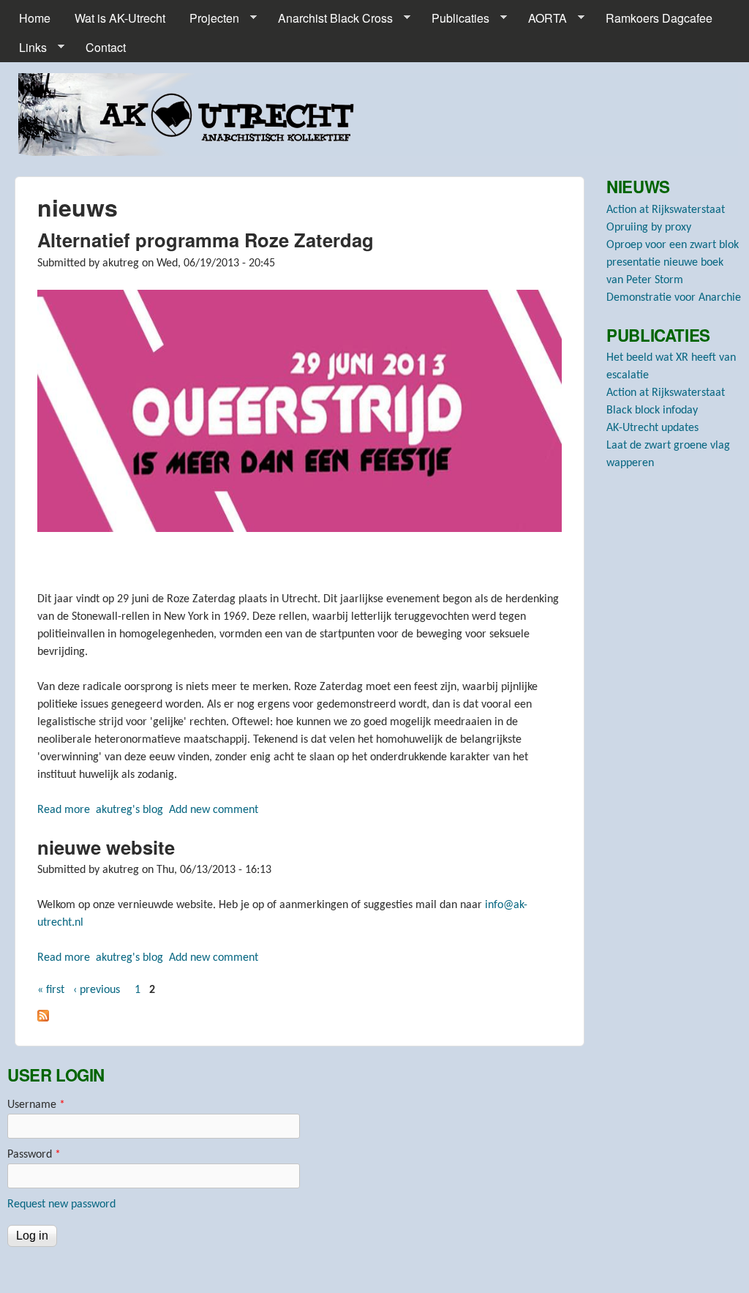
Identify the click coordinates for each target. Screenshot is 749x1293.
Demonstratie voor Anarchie (673, 298)
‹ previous (96, 990)
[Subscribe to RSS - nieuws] (43, 1018)
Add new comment (213, 810)
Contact (106, 47)
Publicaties (454, 18)
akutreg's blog (129, 810)
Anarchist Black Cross (329, 18)
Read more (63, 810)
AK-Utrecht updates (652, 428)
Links (27, 47)
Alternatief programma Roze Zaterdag (205, 239)
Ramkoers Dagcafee (659, 18)
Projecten (208, 18)
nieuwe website (106, 847)
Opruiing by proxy (648, 227)
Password (34, 1155)
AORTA (541, 18)
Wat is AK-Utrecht (120, 18)
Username (36, 1105)
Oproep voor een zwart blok (672, 245)
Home (34, 18)
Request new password (61, 1204)
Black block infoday (652, 410)
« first (50, 990)
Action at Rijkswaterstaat (665, 210)
